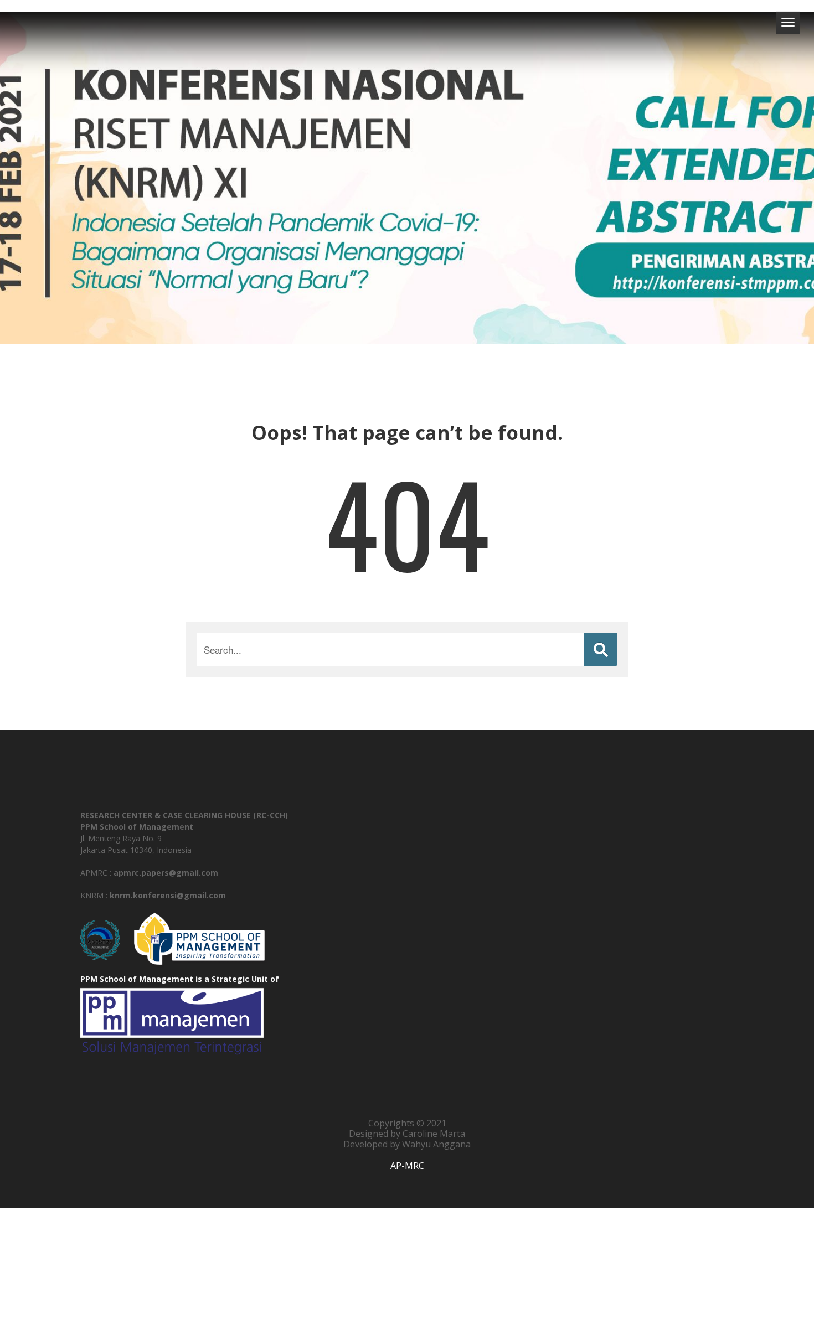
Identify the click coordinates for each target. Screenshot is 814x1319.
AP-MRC (407, 1166)
